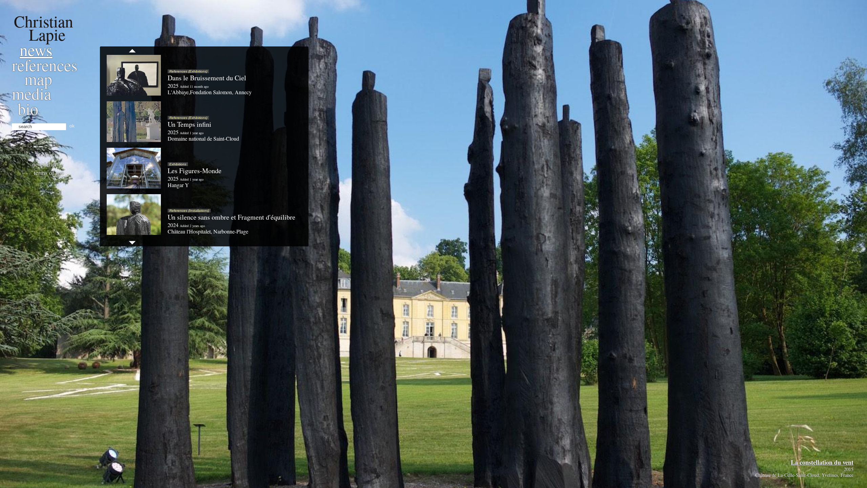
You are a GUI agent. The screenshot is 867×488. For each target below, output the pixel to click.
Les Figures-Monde (194, 170)
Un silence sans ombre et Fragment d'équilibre (231, 217)
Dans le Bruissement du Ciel (207, 77)
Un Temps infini (189, 124)
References (45, 65)
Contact (45, 154)
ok (72, 125)
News (36, 49)
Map (38, 78)
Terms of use (49, 172)
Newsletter (44, 164)
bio (28, 108)
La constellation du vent (822, 462)
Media (31, 93)
